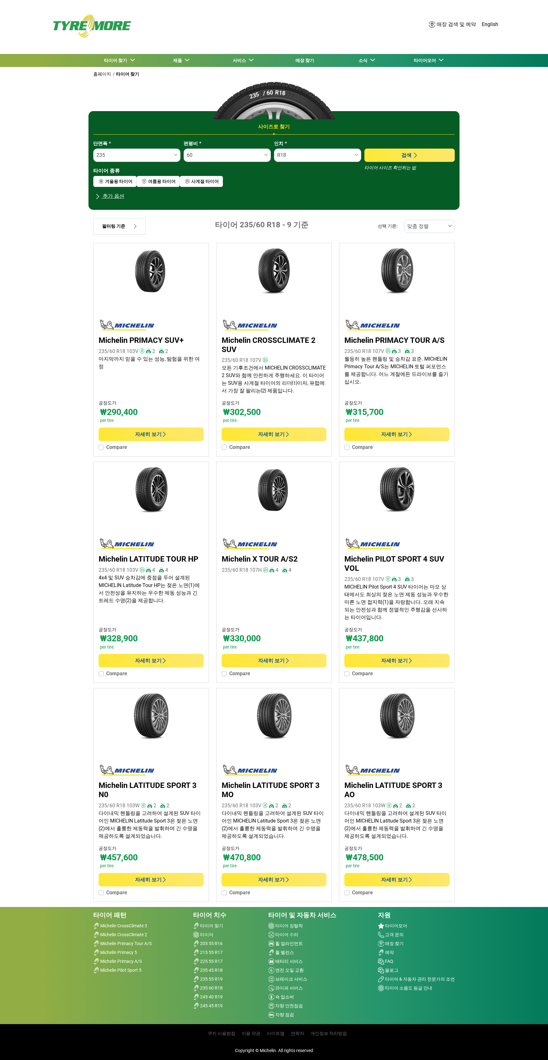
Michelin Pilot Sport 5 (120, 970)
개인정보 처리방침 (328, 1033)
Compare (116, 447)
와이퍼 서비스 (288, 987)
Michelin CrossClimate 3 (123, 925)
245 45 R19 (211, 1005)
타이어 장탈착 (288, 925)
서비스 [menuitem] (240, 60)
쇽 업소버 (284, 996)
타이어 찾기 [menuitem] (116, 60)
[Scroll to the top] (531, 1046)
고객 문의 (394, 934)
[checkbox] (115, 181)
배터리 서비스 (288, 961)
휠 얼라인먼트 (288, 943)
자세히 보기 (148, 434)
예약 (389, 952)
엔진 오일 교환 (289, 970)
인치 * (280, 143)
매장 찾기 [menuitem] (305, 60)
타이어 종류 (106, 171)
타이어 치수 (209, 915)
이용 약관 (251, 1033)
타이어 (206, 934)
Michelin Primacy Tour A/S (125, 943)
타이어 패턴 (110, 915)
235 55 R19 (211, 979)
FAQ (388, 961)
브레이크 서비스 (290, 979)
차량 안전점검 (288, 1005)
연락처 (297, 1033)
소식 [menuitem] (364, 60)
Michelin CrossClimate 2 (123, 934)
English (490, 24)
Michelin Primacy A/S (120, 961)
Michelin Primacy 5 (118, 952)
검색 (406, 155)
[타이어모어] (90, 26)
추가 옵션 (112, 196)
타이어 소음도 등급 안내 (408, 987)
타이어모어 (395, 925)
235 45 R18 (211, 970)
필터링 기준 (113, 226)
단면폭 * (102, 143)
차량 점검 (284, 1014)
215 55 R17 (211, 952)
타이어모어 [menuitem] (426, 60)
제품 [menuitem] (178, 60)
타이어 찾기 (127, 74)
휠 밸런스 (284, 952)
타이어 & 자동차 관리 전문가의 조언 (419, 979)
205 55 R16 (211, 943)
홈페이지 (102, 74)
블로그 (391, 970)
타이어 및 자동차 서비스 (302, 915)
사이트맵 (275, 1033)
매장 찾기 (394, 943)
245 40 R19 (211, 996)
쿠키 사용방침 (221, 1033)
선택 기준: (388, 226)
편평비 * (192, 143)
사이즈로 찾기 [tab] (274, 126)
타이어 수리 (286, 934)
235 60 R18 (211, 987)
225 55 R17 (211, 961)
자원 (384, 915)
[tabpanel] (274, 172)
